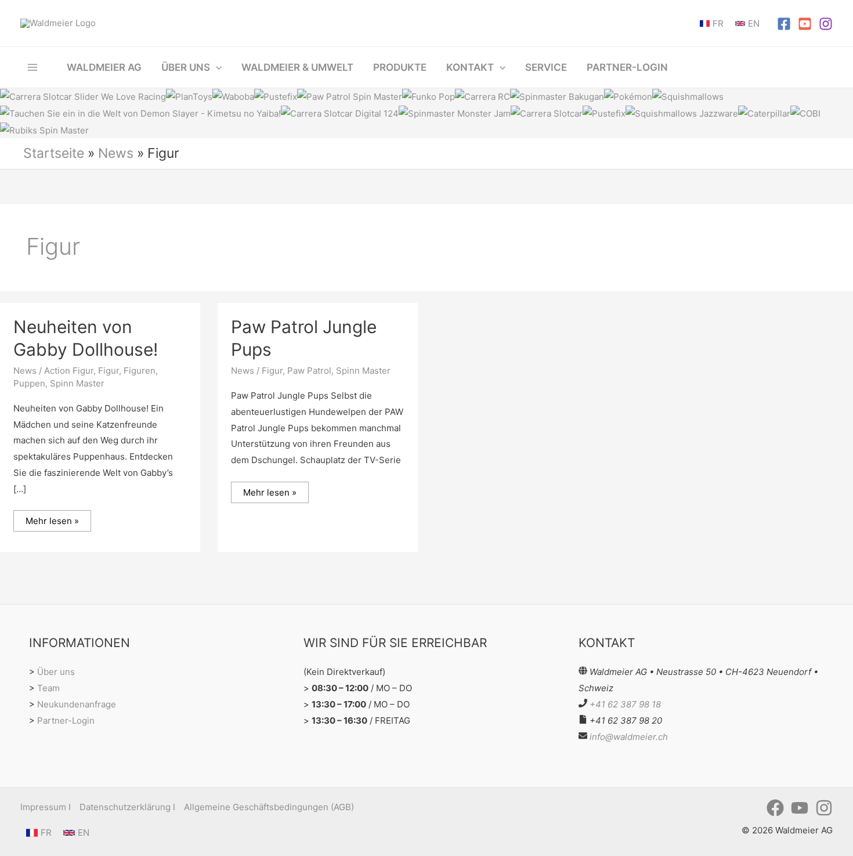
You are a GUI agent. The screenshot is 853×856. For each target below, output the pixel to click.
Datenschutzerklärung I (127, 806)
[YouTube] (805, 24)
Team (48, 688)
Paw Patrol (309, 370)
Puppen (29, 383)
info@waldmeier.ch (629, 736)
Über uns (56, 671)
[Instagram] (826, 24)
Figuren (140, 370)
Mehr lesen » (52, 518)
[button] (216, 67)
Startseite (53, 153)
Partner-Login (66, 720)
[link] (712, 23)
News (115, 153)
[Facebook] (784, 24)
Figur (108, 370)
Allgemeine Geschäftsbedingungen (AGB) (269, 806)
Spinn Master (77, 383)
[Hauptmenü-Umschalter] (32, 67)
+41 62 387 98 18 (625, 704)
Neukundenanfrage (76, 704)
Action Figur (68, 370)
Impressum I (45, 806)
